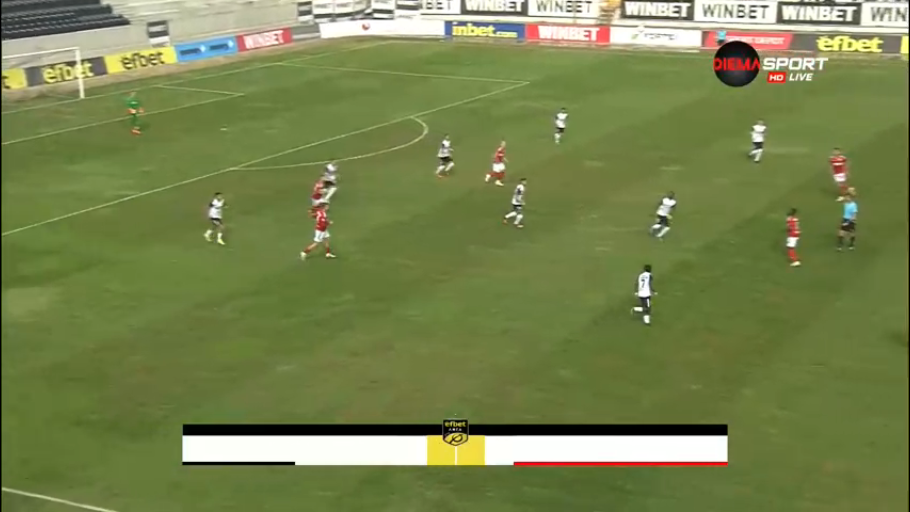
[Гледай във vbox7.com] (901, 506)
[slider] (31, 499)
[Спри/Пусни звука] (18, 506)
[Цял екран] (891, 506)
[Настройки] (900, 8)
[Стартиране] (8, 506)
